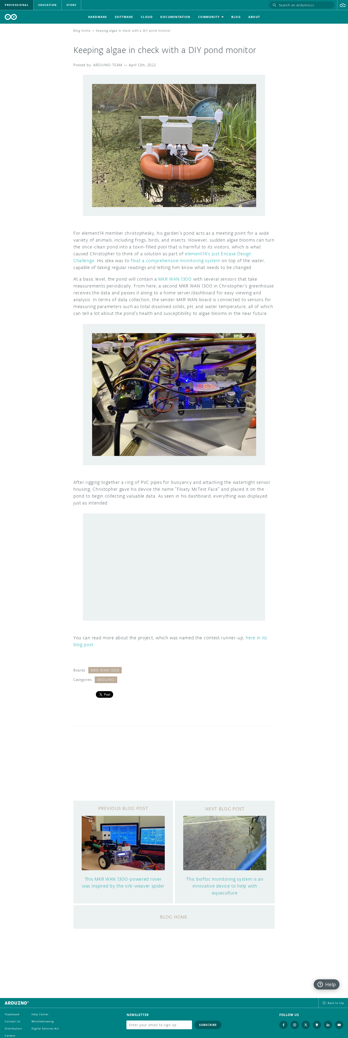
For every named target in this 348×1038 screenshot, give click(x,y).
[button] (342, 5)
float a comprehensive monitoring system (175, 260)
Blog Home (81, 31)
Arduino (106, 679)
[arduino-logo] (11, 17)
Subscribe (208, 1025)
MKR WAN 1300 (175, 279)
